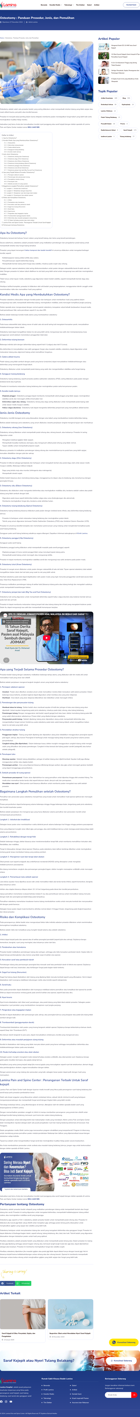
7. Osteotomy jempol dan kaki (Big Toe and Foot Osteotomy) (24, 170)
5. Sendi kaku (10, 209)
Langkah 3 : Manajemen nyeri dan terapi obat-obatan (22, 193)
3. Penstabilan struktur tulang (15, 179)
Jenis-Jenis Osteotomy (10, 154)
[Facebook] (1, 1401)
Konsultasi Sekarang (126, 1342)
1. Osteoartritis (11, 143)
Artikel (96, 5)
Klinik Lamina (82, 533)
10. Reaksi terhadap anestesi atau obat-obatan (20, 220)
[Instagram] (6, 1401)
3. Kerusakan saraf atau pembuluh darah (18, 204)
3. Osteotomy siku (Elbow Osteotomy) (18, 161)
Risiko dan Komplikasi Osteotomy (14, 198)
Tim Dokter (80, 5)
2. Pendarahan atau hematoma (15, 202)
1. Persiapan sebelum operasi (15, 175)
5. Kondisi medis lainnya (14, 152)
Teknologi (68, 5)
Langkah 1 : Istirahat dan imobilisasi (17, 188)
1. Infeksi (9, 200)
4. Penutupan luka (12, 181)
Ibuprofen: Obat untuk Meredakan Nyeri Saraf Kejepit (70, 1333)
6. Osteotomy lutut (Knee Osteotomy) (17, 168)
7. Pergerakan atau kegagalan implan (17, 213)
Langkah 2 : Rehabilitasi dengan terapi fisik (19, 191)
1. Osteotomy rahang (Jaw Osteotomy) (18, 156)
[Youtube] (11, 1401)
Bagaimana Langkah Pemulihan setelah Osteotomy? (20, 186)
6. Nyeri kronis (11, 211)
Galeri (89, 5)
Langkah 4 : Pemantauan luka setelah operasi (20, 195)
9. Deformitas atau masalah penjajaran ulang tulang (22, 218)
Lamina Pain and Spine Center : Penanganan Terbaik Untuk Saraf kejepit (27, 222)
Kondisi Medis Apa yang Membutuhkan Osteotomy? (20, 140)
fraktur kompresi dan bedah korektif (38, 250)
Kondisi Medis (55, 5)
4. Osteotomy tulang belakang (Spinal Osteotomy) (21, 163)
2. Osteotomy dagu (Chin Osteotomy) (17, 159)
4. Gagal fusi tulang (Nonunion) (16, 207)
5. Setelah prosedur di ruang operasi (17, 184)
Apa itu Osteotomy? (10, 138)
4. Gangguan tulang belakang (15, 150)
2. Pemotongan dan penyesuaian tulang (18, 177)
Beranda (44, 5)
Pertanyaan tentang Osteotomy (13, 225)
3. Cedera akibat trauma (13, 147)
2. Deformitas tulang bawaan (15, 145)
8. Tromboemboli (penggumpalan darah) (18, 216)
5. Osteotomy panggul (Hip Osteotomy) (18, 166)
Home (2, 38)
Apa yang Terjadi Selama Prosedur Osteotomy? (19, 172)
